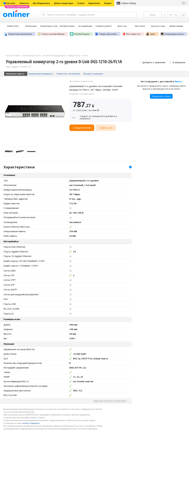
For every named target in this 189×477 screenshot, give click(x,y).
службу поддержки (31, 423)
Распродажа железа (174, 34)
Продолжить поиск (161, 96)
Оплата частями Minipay (53, 34)
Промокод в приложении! (20, 34)
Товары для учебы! (108, 34)
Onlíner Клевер (128, 3)
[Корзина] (183, 15)
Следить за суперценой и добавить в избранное (98, 117)
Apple (152, 34)
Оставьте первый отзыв (82, 81)
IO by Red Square (82, 34)
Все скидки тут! (133, 34)
